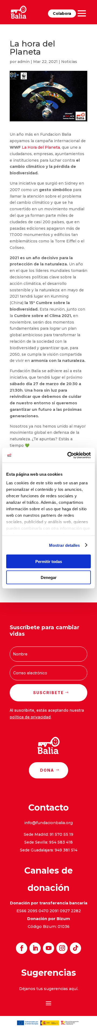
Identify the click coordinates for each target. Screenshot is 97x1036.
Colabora (62, 13)
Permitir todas (48, 561)
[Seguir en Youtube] (48, 948)
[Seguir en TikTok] (75, 948)
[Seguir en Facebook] (21, 948)
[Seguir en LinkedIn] (35, 948)
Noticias (69, 61)
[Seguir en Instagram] (62, 948)
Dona (47, 770)
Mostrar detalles (64, 545)
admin (24, 61)
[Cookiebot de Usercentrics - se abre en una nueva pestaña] (68, 455)
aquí (73, 988)
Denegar (49, 577)
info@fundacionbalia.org (49, 822)
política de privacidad (30, 717)
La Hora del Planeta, (42, 147)
